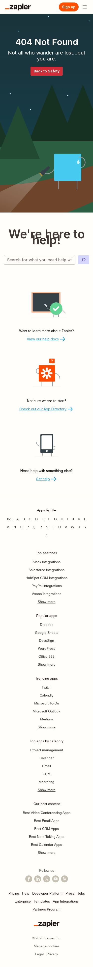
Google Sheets (46, 633)
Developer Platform (47, 893)
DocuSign (46, 641)
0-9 (9, 519)
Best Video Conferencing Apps (46, 813)
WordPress (46, 648)
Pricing (13, 893)
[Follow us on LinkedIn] (37, 878)
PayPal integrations (46, 586)
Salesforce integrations (46, 570)
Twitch (47, 687)
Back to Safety (47, 71)
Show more (47, 602)
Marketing (46, 782)
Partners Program (46, 909)
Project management (46, 750)
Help (25, 893)
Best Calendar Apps (46, 845)
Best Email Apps (46, 821)
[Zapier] (18, 6)
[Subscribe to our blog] (64, 878)
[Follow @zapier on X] (46, 878)
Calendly (46, 695)
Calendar (46, 758)
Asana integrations (46, 594)
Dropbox (46, 625)
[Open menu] (84, 6)
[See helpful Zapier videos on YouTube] (55, 878)
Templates (42, 901)
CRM (47, 774)
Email (46, 766)
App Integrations (66, 901)
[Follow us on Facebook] (28, 878)
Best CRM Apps (46, 829)
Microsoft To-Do (46, 703)
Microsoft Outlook (46, 711)
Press (69, 893)
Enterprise (23, 901)
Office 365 (46, 656)
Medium (46, 719)
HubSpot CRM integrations (46, 578)
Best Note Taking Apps (46, 837)
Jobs (81, 893)
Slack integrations (47, 562)
